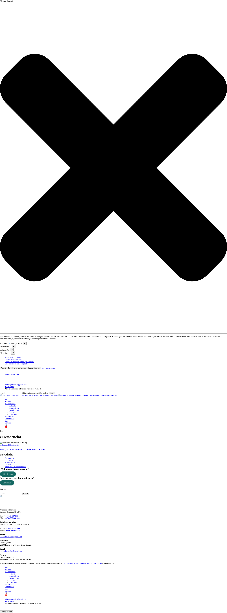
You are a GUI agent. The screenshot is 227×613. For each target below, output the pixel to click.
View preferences (20, 368)
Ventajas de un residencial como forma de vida (22, 449)
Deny (10, 368)
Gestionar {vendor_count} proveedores (19, 362)
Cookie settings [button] (109, 563)
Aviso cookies (96, 563)
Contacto (8, 591)
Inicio (7, 567)
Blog (6, 589)
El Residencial (13, 445)
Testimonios (9, 587)
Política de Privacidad (82, 563)
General (8, 465)
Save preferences (34, 368)
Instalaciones (14, 576)
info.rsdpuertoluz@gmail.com (11, 537)
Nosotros (8, 570)
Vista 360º (13, 582)
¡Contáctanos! (8, 474)
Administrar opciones (13, 357)
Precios (12, 580)
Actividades (9, 458)
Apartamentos (14, 578)
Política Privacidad (12, 374)
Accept (3, 368)
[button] (113, 168)
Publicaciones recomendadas (15, 467)
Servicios (12, 574)
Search (52, 393)
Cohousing (4, 445)
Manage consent (6, 612)
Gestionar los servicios (13, 360)
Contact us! (7, 483)
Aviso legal (68, 563)
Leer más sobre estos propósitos (16, 364)
